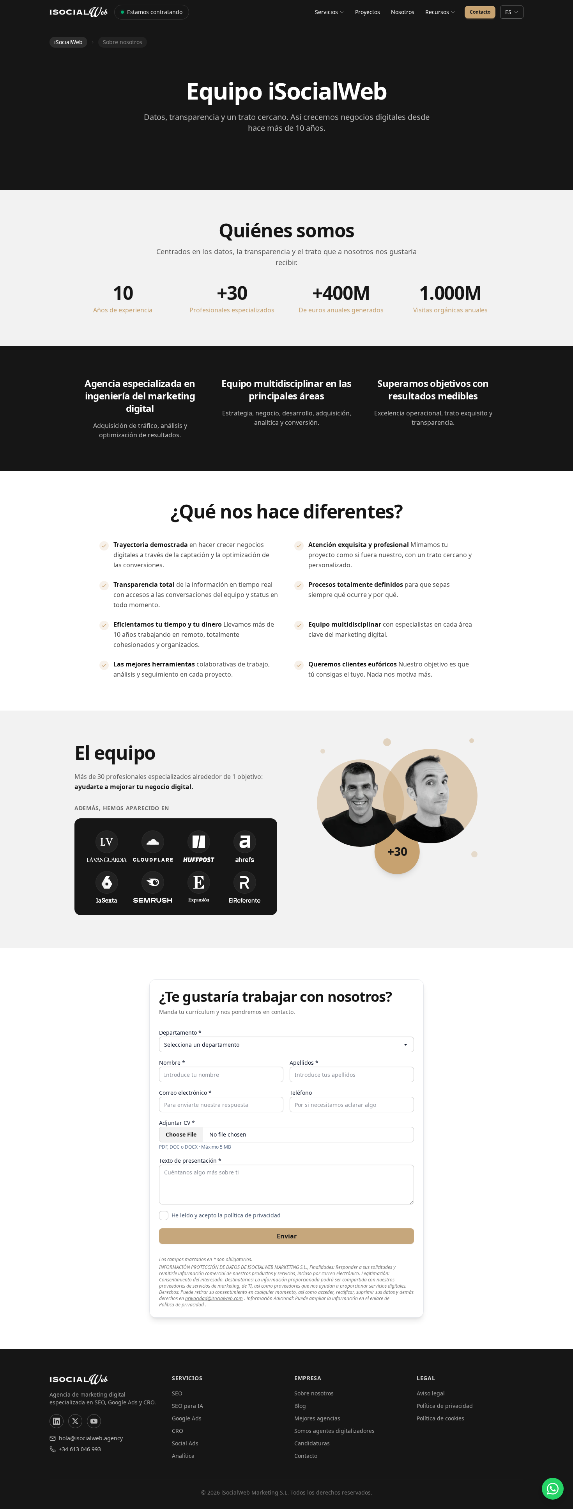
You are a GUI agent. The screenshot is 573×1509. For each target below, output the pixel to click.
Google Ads (187, 1418)
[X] (75, 1421)
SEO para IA (187, 1405)
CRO (177, 1430)
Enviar (287, 1236)
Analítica (183, 1455)
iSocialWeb (68, 42)
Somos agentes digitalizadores (334, 1430)
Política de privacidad (181, 1305)
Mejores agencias (317, 1418)
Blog (300, 1405)
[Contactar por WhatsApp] (553, 1489)
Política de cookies (440, 1418)
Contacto (480, 12)
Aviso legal (431, 1393)
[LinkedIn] (57, 1421)
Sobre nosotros (314, 1393)
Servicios (326, 12)
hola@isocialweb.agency (91, 1438)
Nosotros (402, 12)
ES (508, 12)
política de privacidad (252, 1215)
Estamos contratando (154, 12)
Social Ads (185, 1443)
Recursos (437, 12)
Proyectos (367, 12)
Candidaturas (312, 1443)
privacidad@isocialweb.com (214, 1298)
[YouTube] (94, 1421)
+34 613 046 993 (80, 1449)
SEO (177, 1393)
